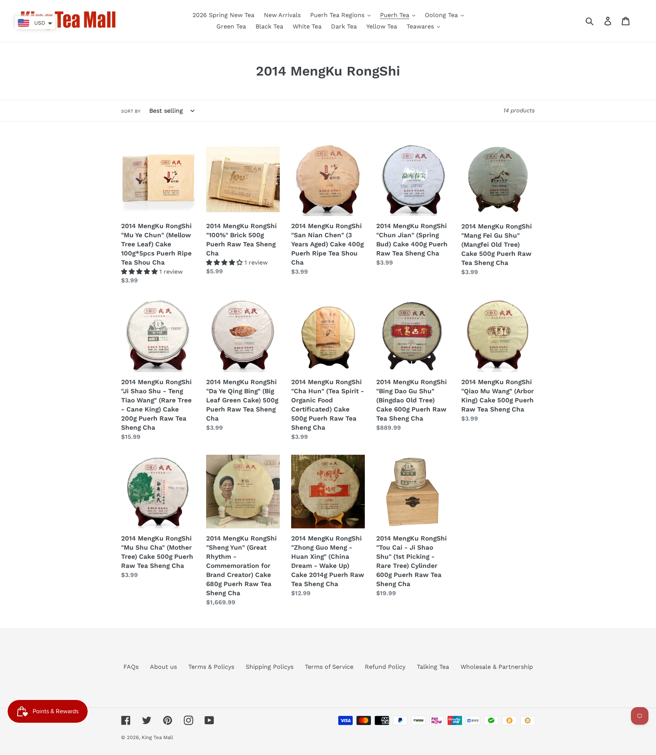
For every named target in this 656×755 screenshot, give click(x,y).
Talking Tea (433, 666)
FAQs (131, 666)
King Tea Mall (157, 737)
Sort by (130, 111)
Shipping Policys (269, 666)
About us (163, 666)
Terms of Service (329, 666)
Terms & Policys (211, 666)
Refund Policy (385, 666)
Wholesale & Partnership (496, 666)
